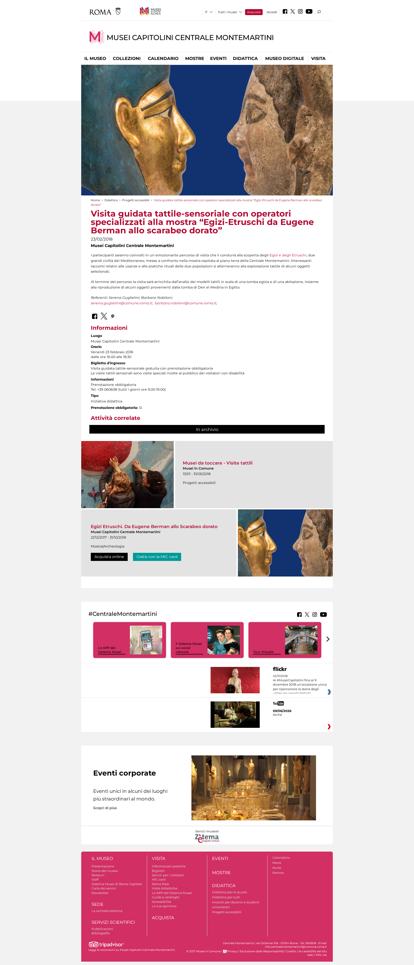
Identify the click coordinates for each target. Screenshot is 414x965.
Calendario (163, 58)
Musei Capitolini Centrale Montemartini (190, 37)
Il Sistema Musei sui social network (189, 648)
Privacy (232, 951)
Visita (318, 58)
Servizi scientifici (113, 922)
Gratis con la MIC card (157, 556)
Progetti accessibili (135, 200)
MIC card (159, 879)
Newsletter (100, 893)
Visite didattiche (165, 888)
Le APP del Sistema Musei (109, 650)
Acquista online (109, 556)
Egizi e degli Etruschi (288, 255)
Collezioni (127, 58)
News (276, 863)
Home (95, 200)
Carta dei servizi (104, 888)
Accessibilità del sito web (313, 953)
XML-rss (321, 955)
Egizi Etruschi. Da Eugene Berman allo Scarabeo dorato (154, 526)
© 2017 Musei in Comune (203, 951)
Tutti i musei (227, 12)
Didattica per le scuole (229, 892)
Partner (278, 873)
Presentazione (103, 866)
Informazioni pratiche (169, 866)
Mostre (194, 58)
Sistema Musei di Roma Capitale (117, 884)
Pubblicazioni (102, 929)
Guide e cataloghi (166, 897)
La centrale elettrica (107, 911)
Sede (98, 904)
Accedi (272, 12)
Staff (95, 879)
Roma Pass (160, 884)
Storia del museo (105, 871)
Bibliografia (101, 933)
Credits (291, 951)
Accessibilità (161, 902)
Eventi (218, 58)
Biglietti (158, 871)
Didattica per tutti (226, 897)
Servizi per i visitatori (168, 875)
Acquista (254, 12)
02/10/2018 (300, 684)
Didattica (245, 58)
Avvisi (276, 868)
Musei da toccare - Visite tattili (218, 463)
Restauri (98, 875)
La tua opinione (164, 906)
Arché (277, 715)
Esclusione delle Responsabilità (262, 951)
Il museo (95, 58)
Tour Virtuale (263, 652)
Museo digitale (284, 58)
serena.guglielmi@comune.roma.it (121, 303)
